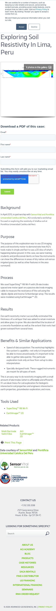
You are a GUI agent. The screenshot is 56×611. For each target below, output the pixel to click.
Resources (27, 567)
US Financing (27, 580)
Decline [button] (34, 26)
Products (27, 558)
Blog (27, 553)
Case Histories (27, 562)
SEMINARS (27, 589)
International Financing (27, 585)
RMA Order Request (27, 594)
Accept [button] (21, 26)
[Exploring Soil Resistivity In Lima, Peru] (28, 117)
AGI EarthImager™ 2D (27, 434)
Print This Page (13, 442)
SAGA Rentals (28, 571)
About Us (27, 545)
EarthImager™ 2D (15, 413)
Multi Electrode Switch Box (8, 432)
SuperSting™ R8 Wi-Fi (17, 408)
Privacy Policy (41, 9)
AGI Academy (27, 549)
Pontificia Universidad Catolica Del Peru (24, 452)
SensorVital (25, 450)
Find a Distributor (27, 576)
